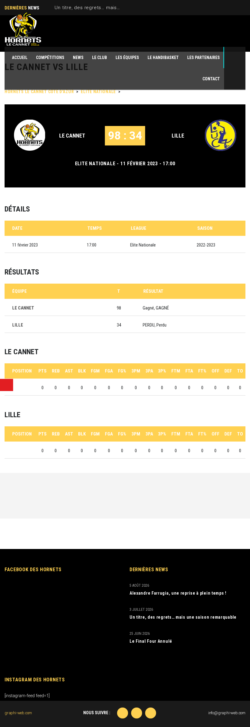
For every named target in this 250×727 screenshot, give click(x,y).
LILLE (178, 135)
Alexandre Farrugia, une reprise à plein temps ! (178, 593)
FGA (109, 371)
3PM (135, 371)
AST (69, 371)
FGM (95, 371)
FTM (175, 371)
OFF (216, 371)
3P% (162, 371)
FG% (122, 371)
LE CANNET (72, 135)
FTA (189, 371)
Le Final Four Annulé (151, 641)
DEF (228, 371)
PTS (42, 371)
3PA (149, 371)
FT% (202, 371)
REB (56, 371)
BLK (82, 371)
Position (22, 371)
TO (240, 371)
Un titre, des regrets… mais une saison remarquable (114, 7)
